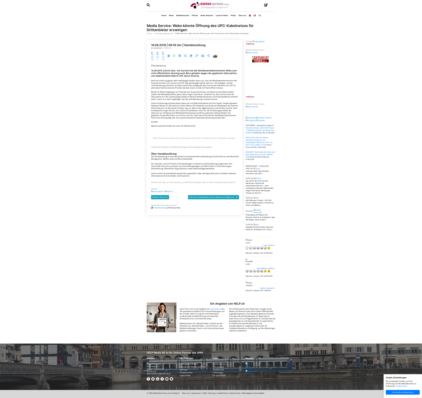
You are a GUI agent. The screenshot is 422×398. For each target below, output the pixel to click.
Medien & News (219, 364)
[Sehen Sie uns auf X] (264, 117)
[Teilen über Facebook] (152, 56)
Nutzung (211, 393)
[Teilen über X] (158, 56)
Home (163, 15)
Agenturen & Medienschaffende (193, 367)
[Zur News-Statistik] (215, 56)
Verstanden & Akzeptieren (403, 392)
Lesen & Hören (222, 15)
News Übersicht (161, 197)
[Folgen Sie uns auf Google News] (185, 56)
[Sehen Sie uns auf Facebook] (250, 117)
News (171, 15)
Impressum (196, 393)
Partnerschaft (218, 370)
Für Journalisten (219, 375)
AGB (204, 393)
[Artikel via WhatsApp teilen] (174, 56)
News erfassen (207, 15)
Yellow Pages (218, 372)
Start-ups (183, 370)
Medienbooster (182, 15)
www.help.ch (215, 309)
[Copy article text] (191, 56)
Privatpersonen (186, 372)
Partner (195, 15)
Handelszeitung (160, 208)
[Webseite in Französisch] (255, 15)
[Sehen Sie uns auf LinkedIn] (260, 120)
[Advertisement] (262, 81)
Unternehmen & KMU (189, 364)
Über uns (242, 15)
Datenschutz (235, 393)
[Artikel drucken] (169, 56)
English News (185, 375)
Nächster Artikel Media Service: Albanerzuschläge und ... (212, 197)
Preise (233, 15)
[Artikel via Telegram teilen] (179, 56)
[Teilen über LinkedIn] (163, 56)
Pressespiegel (218, 367)
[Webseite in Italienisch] (259, 15)
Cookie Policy (222, 393)
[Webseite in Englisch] (250, 15)
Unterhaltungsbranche (163, 33)
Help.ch (176, 393)
